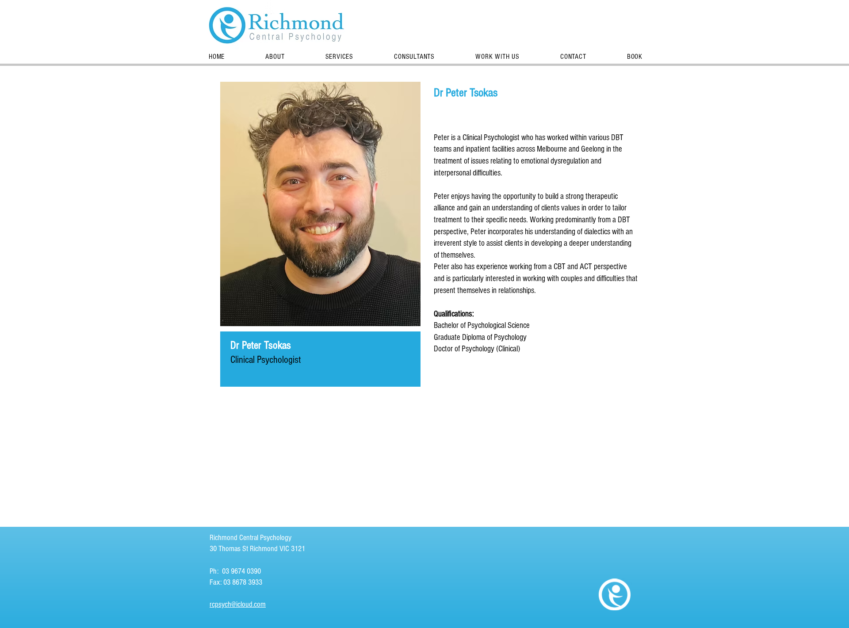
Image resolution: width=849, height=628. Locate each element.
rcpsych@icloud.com (238, 604)
